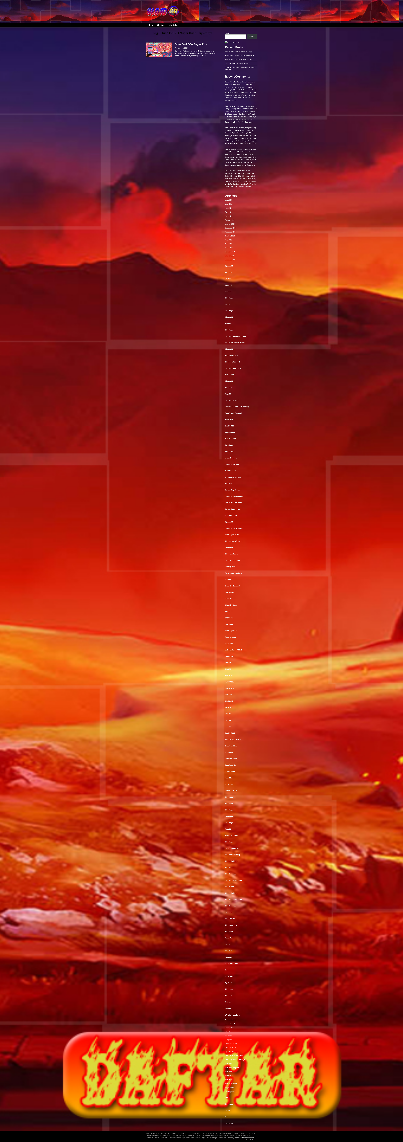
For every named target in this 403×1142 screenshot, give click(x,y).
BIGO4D (228, 669)
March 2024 (229, 216)
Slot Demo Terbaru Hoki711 (235, 343)
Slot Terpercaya (231, 925)
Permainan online (231, 1044)
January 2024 (230, 224)
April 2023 (228, 244)
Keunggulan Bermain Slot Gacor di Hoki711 (239, 55)
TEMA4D (228, 695)
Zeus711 (228, 279)
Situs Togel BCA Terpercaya (235, 1060)
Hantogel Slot (230, 567)
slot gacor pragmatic (233, 477)
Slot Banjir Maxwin (232, 861)
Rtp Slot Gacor (230, 1052)
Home (151, 25)
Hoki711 (227, 1032)
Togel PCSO (229, 784)
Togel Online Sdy (231, 963)
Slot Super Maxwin (232, 848)
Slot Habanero (230, 874)
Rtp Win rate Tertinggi (233, 413)
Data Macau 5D (231, 791)
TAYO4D (228, 663)
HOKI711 (228, 714)
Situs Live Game (231, 605)
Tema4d (228, 291)
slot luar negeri (230, 471)
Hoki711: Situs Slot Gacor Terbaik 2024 (238, 59)
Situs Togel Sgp (231, 746)
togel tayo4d (230, 432)
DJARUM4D (229, 426)
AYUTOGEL (229, 618)
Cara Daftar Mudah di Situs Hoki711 (237, 63)
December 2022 (230, 260)
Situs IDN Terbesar (232, 464)
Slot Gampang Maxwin (233, 541)
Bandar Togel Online (232, 509)
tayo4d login (229, 451)
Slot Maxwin (229, 1076)
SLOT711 (228, 720)
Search (227, 33)
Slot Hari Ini (229, 887)
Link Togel (229, 624)
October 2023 (230, 236)
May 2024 (228, 208)
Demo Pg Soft (230, 1024)
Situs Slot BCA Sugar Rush (191, 44)
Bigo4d (227, 304)
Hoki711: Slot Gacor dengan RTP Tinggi (238, 51)
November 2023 (230, 232)
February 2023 (230, 252)
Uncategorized (230, 1091)
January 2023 (230, 256)
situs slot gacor (231, 458)
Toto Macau (229, 752)
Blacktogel (229, 298)
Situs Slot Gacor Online (234, 528)
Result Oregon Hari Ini (233, 739)
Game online (229, 1028)
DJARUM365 (230, 733)
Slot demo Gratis (231, 554)
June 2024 (229, 204)
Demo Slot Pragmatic (233, 586)
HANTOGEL (229, 599)
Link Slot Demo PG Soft (233, 650)
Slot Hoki (228, 483)
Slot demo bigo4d (231, 355)
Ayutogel (228, 272)
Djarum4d (229, 266)
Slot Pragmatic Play (232, 560)
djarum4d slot (230, 439)
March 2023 (229, 248)
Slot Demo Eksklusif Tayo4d (235, 336)
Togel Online (229, 938)
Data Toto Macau (231, 759)
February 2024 (230, 220)
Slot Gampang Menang (233, 880)
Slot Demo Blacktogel (233, 368)
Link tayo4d (229, 592)
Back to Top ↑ (251, 1140)
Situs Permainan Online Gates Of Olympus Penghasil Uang (240, 97)
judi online (228, 1036)
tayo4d (227, 611)
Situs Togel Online (232, 535)
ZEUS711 (228, 707)
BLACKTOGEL (230, 688)
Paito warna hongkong (233, 573)
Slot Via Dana (230, 919)
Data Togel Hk (230, 765)
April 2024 (228, 212)
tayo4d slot (229, 375)
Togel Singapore (231, 637)
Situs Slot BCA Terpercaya (234, 1056)
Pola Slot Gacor (230, 1048)
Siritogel (228, 323)
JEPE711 (228, 727)
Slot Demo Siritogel (232, 362)
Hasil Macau (229, 778)
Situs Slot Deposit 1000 (234, 496)
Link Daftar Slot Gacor (233, 503)
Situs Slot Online (231, 835)
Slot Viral (228, 912)
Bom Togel (229, 445)
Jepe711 (228, 1110)
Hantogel (228, 957)
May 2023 (228, 240)
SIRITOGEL (229, 419)
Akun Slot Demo (230, 1020)
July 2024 (228, 200)
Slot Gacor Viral (231, 867)
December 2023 (230, 228)
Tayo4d (228, 579)
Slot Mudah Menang (232, 855)
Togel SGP (229, 643)
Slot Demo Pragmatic (232, 1068)
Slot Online (173, 25)
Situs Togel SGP (231, 631)
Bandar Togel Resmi (232, 490)
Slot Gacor (161, 25)
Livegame (228, 1040)
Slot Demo (228, 1064)
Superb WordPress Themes (244, 1138)
